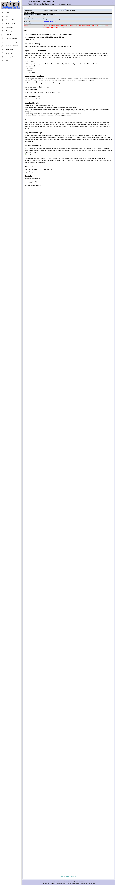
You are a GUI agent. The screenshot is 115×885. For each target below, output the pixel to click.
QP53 (44, 23)
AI (34, 30)
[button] (113, 3)
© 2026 (54, 881)
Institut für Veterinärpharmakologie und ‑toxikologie (70, 881)
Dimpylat (46, 21)
